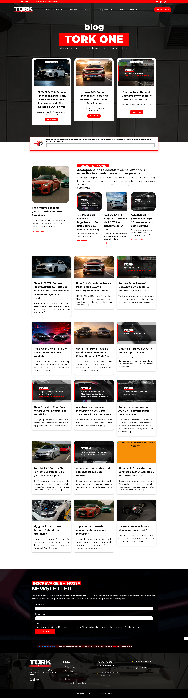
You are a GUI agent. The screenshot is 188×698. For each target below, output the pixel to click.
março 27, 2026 (95, 62)
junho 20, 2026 (52, 62)
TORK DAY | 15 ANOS (54, 10)
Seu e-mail (40, 614)
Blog (121, 10)
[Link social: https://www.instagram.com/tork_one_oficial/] (162, 1)
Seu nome (40, 604)
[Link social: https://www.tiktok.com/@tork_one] (165, 1)
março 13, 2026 (137, 62)
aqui (115, 646)
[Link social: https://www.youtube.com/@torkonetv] (158, 1)
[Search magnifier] (152, 145)
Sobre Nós (73, 10)
